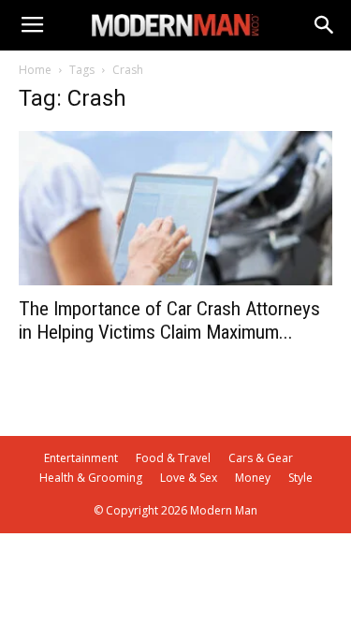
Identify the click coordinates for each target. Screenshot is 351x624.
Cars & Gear (260, 458)
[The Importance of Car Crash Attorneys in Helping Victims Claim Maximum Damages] (175, 208)
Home (35, 70)
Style (300, 478)
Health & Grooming (90, 478)
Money (253, 478)
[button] (325, 25)
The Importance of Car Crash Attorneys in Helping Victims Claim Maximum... (169, 320)
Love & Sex (188, 478)
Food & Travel (173, 458)
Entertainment (81, 458)
